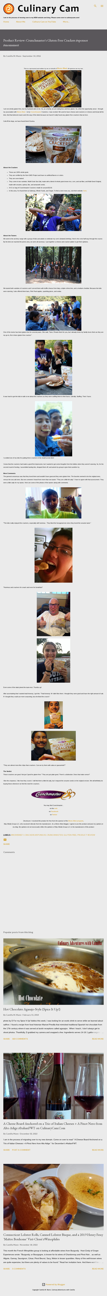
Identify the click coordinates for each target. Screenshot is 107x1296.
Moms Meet (62, 68)
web (55, 808)
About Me (20, 21)
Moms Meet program (75, 821)
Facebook (54, 811)
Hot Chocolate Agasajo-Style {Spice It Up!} (31, 1009)
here (85, 191)
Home (6, 21)
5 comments (18, 1269)
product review (86, 835)
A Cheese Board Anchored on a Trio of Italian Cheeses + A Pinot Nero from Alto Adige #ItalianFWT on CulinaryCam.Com (52, 1125)
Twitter (54, 814)
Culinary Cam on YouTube (44, 21)
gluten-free (70, 835)
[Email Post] (5, 840)
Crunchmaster (36, 112)
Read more (98, 1039)
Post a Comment (21, 1150)
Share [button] (6, 844)
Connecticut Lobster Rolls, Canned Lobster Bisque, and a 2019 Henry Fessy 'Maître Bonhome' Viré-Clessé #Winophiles (53, 1237)
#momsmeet (17, 835)
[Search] (95, 5)
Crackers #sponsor (35, 835)
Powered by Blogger (55, 1284)
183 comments (20, 1039)
